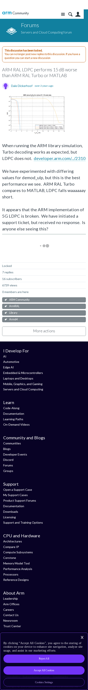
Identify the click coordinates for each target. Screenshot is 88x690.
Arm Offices (11, 604)
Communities (12, 443)
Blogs (7, 449)
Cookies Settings (44, 682)
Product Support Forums (19, 500)
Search (70, 14)
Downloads (10, 511)
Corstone (9, 558)
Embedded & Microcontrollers (23, 373)
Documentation (13, 413)
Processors (10, 574)
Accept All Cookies (44, 670)
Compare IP (11, 547)
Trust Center (12, 626)
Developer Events (15, 454)
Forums (8, 465)
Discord (8, 459)
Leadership (10, 598)
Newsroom (10, 620)
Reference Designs (16, 580)
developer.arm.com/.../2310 (60, 158)
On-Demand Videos (16, 424)
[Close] (82, 637)
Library (13, 312)
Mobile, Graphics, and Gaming (23, 384)
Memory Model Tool (16, 563)
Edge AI (8, 367)
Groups (8, 471)
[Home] (15, 13)
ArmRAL (14, 306)
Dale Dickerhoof (21, 86)
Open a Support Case (17, 489)
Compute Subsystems (18, 552)
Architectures (12, 541)
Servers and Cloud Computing (23, 389)
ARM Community (19, 299)
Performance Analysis (17, 569)
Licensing (9, 517)
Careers (8, 609)
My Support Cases (15, 495)
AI (4, 356)
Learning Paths (13, 419)
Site (63, 14)
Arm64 (13, 319)
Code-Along (11, 408)
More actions (44, 330)
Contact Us (11, 615)
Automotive (11, 361)
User (78, 14)
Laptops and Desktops (18, 378)
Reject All (44, 658)
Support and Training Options (23, 522)
